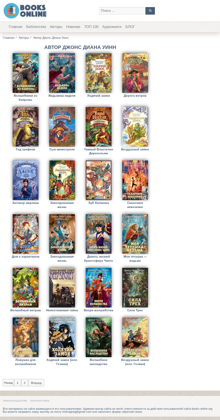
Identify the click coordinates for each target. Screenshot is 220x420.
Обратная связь (40, 401)
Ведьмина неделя (62, 95)
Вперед (36, 383)
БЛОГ (130, 27)
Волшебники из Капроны (25, 97)
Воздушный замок (135, 149)
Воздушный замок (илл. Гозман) (135, 362)
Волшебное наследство (98, 362)
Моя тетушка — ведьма (135, 258)
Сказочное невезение (135, 205)
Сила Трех (135, 310)
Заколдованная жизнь (62, 205)
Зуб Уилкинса (98, 203)
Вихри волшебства (98, 310)
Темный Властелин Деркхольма (98, 151)
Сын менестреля (62, 149)
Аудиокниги (112, 27)
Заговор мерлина (25, 203)
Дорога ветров (135, 95)
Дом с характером (25, 256)
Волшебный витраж (25, 310)
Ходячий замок (98, 95)
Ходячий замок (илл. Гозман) (62, 362)
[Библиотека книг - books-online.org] (49, 10)
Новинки (73, 27)
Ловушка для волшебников (25, 362)
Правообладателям (15, 401)
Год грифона (25, 149)
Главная (15, 27)
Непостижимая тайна (62, 310)
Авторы (56, 27)
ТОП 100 (91, 27)
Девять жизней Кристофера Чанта (98, 258)
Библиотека (36, 27)
